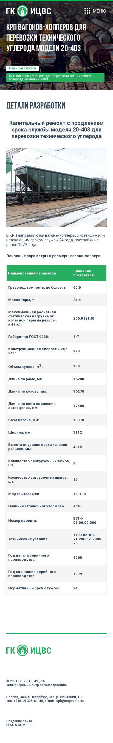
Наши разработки (22, 68)
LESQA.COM (15, 725)
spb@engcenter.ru (70, 701)
